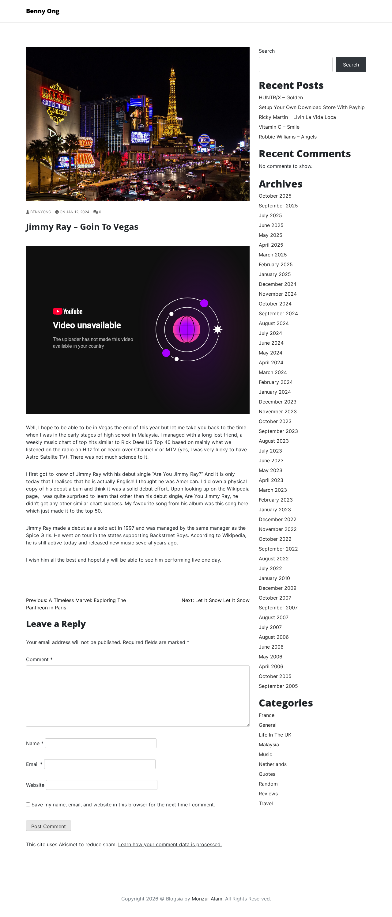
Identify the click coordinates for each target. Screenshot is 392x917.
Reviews (268, 793)
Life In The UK (275, 735)
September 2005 (278, 686)
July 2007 (270, 627)
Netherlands (273, 764)
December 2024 (277, 284)
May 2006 (270, 657)
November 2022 (278, 529)
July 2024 (270, 333)
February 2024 (276, 382)
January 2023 (275, 509)
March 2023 (273, 490)
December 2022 (277, 519)
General (268, 725)
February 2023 (276, 500)
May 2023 (270, 470)
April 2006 (271, 666)
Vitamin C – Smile (279, 127)
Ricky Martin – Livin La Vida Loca (297, 117)
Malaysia (269, 744)
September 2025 (278, 206)
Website (35, 785)
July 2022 (270, 568)
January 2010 (274, 578)
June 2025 (271, 225)
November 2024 (278, 294)
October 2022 (275, 539)
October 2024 (275, 304)
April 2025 (271, 245)
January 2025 (275, 274)
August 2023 (274, 441)
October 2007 (275, 598)
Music (265, 754)
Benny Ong (42, 11)
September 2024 (278, 313)
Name (34, 743)
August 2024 (274, 323)
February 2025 (276, 264)
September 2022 (278, 549)
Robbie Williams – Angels (288, 137)
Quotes (267, 774)
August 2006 (274, 637)
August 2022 (274, 558)
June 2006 (271, 647)
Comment (39, 659)
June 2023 (271, 460)
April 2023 (271, 480)
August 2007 (273, 617)
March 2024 (273, 372)
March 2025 (273, 255)
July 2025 (270, 215)
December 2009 (277, 588)
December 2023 (277, 402)
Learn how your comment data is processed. (170, 844)
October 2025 (275, 196)
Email (34, 764)
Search (267, 51)
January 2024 (275, 392)
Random (268, 784)
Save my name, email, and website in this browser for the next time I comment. (123, 804)
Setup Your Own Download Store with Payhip (312, 107)
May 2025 (270, 235)
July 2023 (270, 451)
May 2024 (270, 353)
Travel (266, 803)
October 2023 (275, 421)
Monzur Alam (207, 899)
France (266, 715)
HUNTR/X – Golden (281, 97)
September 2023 (278, 431)
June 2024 (271, 343)
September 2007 (278, 607)
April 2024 (271, 362)
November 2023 (278, 411)
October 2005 (275, 676)
